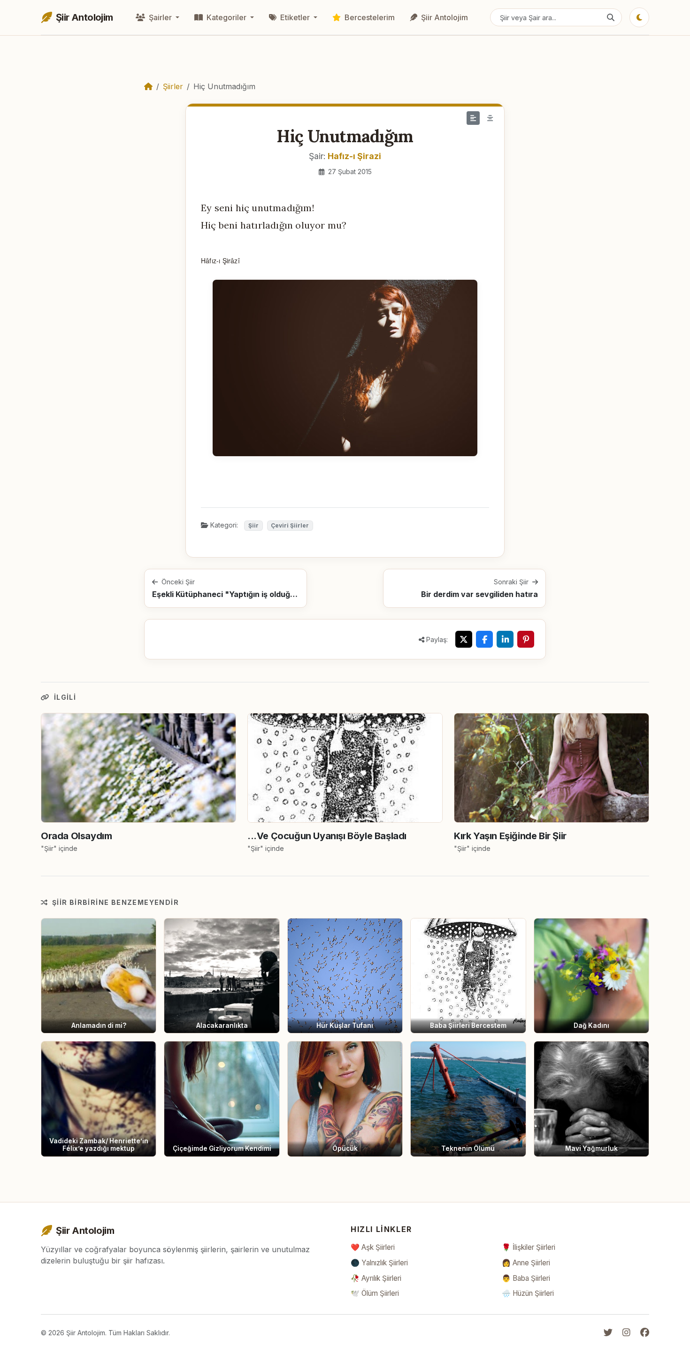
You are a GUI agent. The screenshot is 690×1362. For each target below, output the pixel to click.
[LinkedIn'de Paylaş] (505, 639)
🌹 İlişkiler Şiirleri (528, 1247)
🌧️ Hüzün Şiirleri (528, 1293)
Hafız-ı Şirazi (354, 156)
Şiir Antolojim (443, 17)
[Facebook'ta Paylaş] (484, 639)
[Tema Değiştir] (639, 17)
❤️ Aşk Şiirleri (373, 1247)
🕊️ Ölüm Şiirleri (375, 1293)
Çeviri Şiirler (290, 525)
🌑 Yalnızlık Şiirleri (379, 1262)
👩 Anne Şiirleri (526, 1262)
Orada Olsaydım (76, 836)
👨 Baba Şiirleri (526, 1278)
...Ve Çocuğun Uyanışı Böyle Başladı (326, 836)
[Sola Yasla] (473, 118)
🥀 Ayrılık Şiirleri (376, 1278)
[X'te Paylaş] (463, 639)
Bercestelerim (369, 17)
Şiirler (173, 86)
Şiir (253, 525)
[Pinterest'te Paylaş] (525, 639)
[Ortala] (490, 118)
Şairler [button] (160, 17)
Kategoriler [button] (226, 17)
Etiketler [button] (295, 17)
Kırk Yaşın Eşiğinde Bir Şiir (510, 836)
